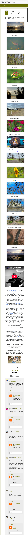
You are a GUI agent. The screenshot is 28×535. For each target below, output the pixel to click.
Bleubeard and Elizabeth (14, 380)
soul (12, 334)
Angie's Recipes (12, 517)
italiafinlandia (12, 408)
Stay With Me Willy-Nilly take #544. (14, 13)
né (14, 331)
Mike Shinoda (11, 313)
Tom (19, 367)
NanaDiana (11, 457)
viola (22, 297)
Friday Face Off (17, 369)
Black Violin (11, 369)
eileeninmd (11, 489)
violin (11, 297)
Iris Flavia (11, 431)
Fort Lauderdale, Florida (13, 290)
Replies (12, 392)
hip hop (19, 289)
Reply (10, 390)
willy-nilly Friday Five (17, 369)
